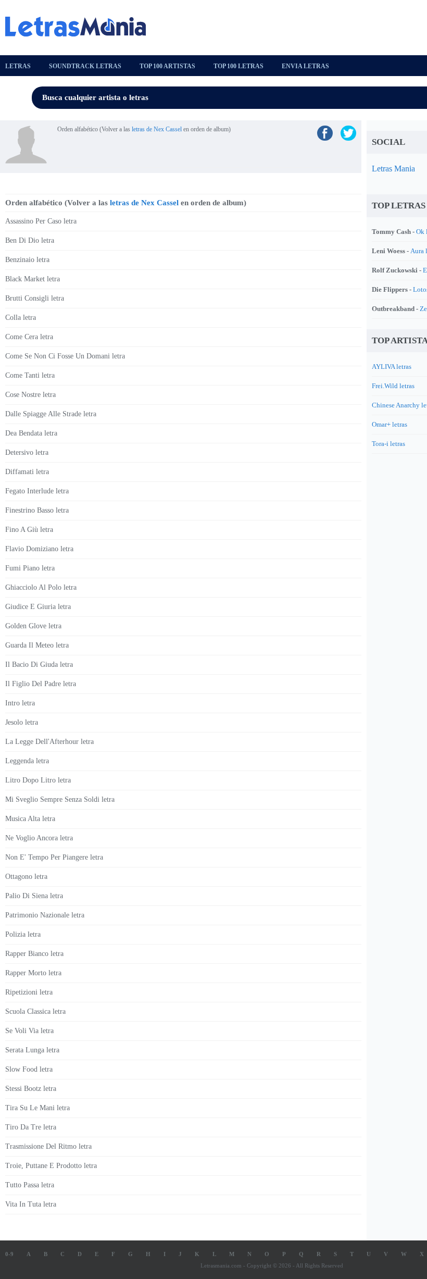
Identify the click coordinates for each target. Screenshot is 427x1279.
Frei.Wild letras (393, 386)
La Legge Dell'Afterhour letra (49, 742)
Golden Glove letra (33, 626)
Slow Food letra (29, 1069)
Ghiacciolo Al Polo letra (41, 587)
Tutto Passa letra (29, 1185)
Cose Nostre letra (30, 395)
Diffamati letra (27, 472)
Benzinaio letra (27, 260)
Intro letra (20, 703)
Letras (18, 66)
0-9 (9, 1254)
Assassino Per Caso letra (41, 221)
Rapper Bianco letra (34, 954)
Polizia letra (23, 934)
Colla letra (20, 317)
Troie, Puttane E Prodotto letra (51, 1166)
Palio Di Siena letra (34, 896)
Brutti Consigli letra (34, 298)
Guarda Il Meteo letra (37, 645)
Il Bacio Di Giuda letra (39, 664)
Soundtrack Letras (85, 66)
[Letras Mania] (80, 26)
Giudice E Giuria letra (38, 607)
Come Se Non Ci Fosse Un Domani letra (65, 356)
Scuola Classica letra (35, 1011)
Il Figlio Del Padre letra (40, 684)
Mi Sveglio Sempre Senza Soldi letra (60, 799)
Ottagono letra (26, 876)
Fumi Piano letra (30, 568)
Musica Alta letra (30, 819)
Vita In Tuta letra (30, 1204)
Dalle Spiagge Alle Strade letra (50, 414)
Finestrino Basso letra (37, 510)
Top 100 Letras (238, 66)
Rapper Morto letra (33, 973)
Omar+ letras (389, 424)
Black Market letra (32, 279)
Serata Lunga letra (32, 1050)
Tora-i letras (388, 444)
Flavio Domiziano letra (39, 549)
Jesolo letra (21, 722)
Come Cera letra (29, 337)
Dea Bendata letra (31, 433)
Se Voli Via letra (29, 1031)
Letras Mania (393, 168)
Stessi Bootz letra (30, 1088)
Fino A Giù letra (29, 529)
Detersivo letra (26, 452)
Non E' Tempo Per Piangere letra (54, 857)
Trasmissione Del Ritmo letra (48, 1146)
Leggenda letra (27, 761)
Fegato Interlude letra (37, 491)
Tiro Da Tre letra (30, 1127)
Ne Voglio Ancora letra (39, 838)
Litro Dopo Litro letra (38, 780)
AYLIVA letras (391, 366)
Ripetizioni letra (29, 992)
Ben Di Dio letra (29, 240)
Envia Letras (305, 66)
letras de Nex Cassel (157, 129)
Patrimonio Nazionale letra (44, 915)
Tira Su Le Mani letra (37, 1108)
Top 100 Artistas (167, 66)
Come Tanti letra (30, 375)
